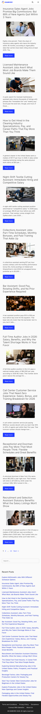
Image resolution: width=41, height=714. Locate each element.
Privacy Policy (24, 704)
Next (16, 551)
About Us (30, 707)
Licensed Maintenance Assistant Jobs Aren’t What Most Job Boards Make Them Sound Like (19, 68)
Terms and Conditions (9, 704)
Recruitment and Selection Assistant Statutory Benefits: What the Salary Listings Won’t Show (20, 501)
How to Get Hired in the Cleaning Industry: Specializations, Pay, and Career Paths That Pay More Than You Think (19, 126)
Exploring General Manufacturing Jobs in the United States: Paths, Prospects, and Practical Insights (19, 668)
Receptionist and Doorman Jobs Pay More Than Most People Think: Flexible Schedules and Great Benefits (19, 448)
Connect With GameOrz (16, 707)
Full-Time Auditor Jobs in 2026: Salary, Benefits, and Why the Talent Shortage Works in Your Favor (20, 341)
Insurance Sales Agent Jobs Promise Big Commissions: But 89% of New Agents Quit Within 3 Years (20, 13)
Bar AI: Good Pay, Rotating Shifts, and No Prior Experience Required (19, 288)
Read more (9, 55)
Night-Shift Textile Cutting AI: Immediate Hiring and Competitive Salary (20, 180)
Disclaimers (35, 704)
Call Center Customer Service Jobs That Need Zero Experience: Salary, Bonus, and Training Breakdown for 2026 (20, 394)
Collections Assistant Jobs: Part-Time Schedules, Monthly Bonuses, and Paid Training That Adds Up (20, 234)
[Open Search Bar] (32, 2)
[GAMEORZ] (7, 2)
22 (11, 551)
